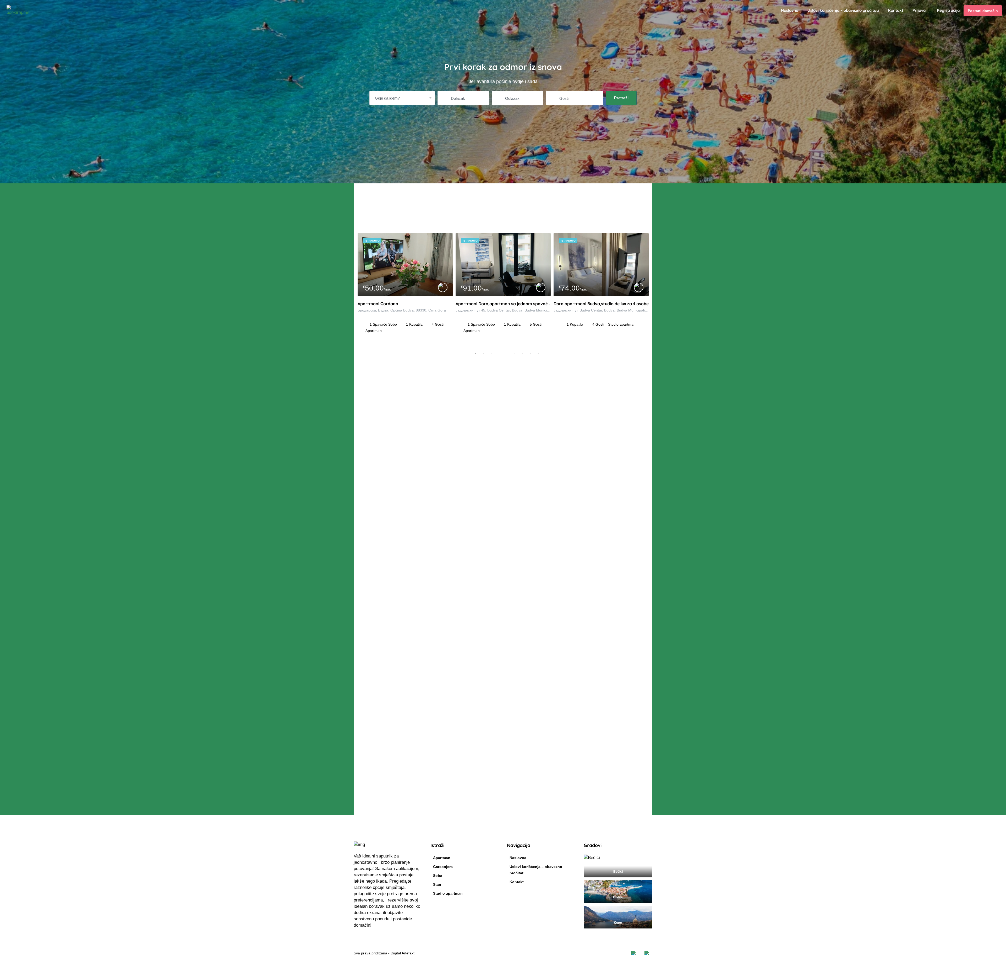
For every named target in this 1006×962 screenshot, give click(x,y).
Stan (437, 884)
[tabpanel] (405, 291)
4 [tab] (499, 353)
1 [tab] (475, 353)
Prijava (919, 10)
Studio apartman (448, 893)
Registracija (948, 10)
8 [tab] (530, 353)
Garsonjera (443, 867)
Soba (437, 875)
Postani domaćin (983, 11)
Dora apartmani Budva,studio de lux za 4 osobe (601, 303)
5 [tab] (507, 353)
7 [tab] (522, 353)
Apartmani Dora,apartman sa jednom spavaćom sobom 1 (503, 303)
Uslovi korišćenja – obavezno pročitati (843, 10)
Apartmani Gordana (378, 303)
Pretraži (621, 98)
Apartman (441, 858)
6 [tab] (514, 353)
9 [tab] (538, 353)
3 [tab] (491, 353)
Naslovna (789, 10)
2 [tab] (483, 353)
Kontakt (895, 10)
